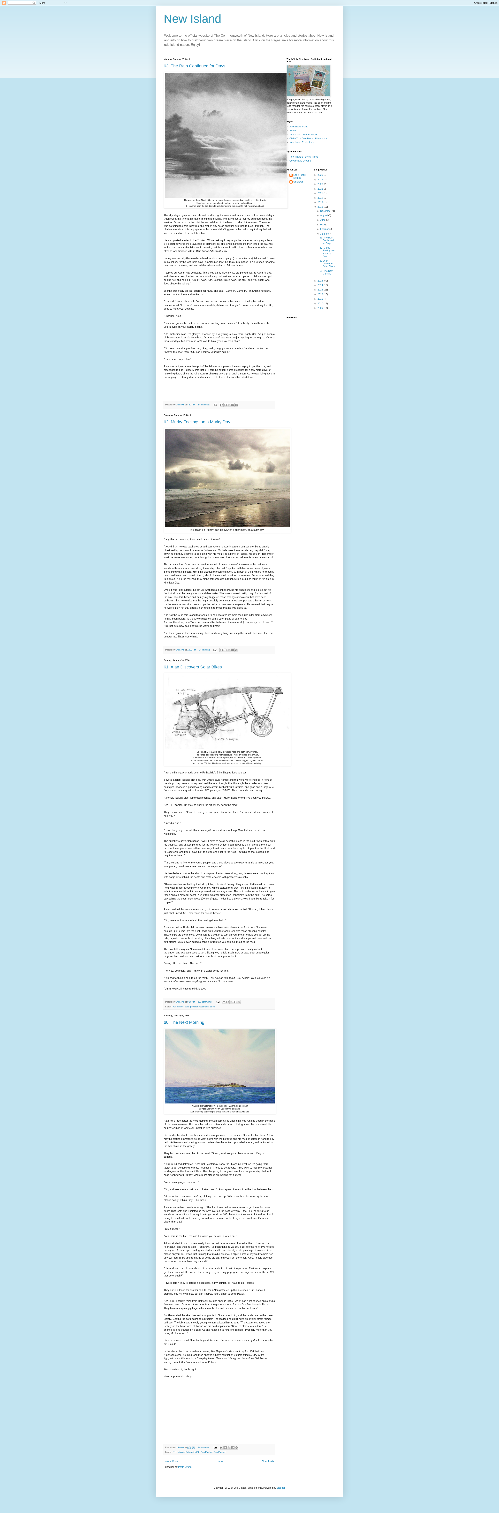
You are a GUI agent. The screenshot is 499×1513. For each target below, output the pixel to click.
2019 (321, 197)
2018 (321, 202)
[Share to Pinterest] (236, 405)
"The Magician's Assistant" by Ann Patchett (193, 1452)
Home (220, 1461)
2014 (321, 285)
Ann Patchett (220, 1452)
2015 (321, 280)
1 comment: (204, 650)
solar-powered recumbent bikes (200, 1006)
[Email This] (222, 405)
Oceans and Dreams (300, 160)
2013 (321, 289)
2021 (321, 193)
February (325, 229)
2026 (321, 175)
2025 (321, 179)
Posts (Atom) (185, 1467)
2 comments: (204, 404)
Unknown (298, 181)
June (323, 220)
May (322, 224)
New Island (192, 18)
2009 (321, 308)
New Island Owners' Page (303, 134)
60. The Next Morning (184, 1022)
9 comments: (204, 1447)
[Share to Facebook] (233, 405)
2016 (321, 207)
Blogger (281, 1488)
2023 (321, 184)
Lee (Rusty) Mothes (299, 176)
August (324, 215)
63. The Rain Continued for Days (194, 66)
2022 (321, 188)
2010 (321, 303)
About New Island (298, 126)
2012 (321, 294)
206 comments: (205, 1002)
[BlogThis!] (225, 405)
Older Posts (268, 1461)
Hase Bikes (178, 1006)
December (326, 211)
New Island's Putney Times (303, 156)
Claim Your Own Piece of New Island (308, 138)
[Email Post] (215, 404)
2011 (321, 298)
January (324, 233)
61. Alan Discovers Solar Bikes (193, 667)
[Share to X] (229, 405)
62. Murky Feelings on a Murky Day (197, 421)
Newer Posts (171, 1461)
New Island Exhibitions (301, 142)
